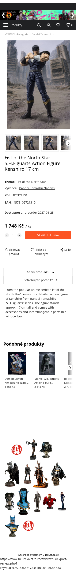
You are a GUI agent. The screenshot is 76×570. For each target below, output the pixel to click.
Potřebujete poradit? (38, 280)
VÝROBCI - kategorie (16, 34)
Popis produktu (38, 272)
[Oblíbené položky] (58, 25)
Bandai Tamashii (41, 34)
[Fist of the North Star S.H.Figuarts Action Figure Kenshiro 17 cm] (38, 84)
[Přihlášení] (48, 24)
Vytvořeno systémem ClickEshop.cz (38, 554)
